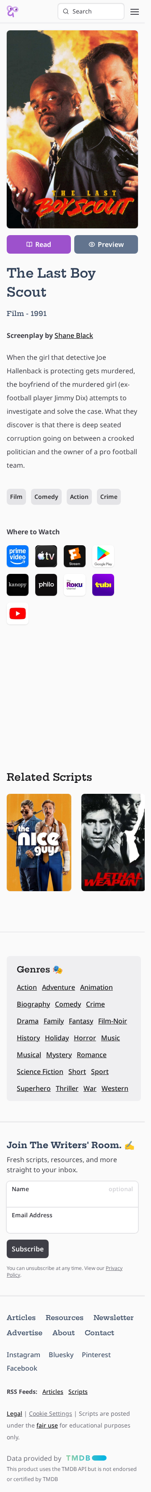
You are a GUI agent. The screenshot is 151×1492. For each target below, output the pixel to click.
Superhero (34, 1088)
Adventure (58, 987)
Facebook (22, 1368)
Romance (92, 1054)
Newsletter (114, 1317)
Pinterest (96, 1354)
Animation (96, 987)
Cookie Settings (50, 1413)
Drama (28, 1021)
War (89, 1088)
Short (77, 1071)
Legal (14, 1413)
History (28, 1037)
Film (16, 497)
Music (110, 1037)
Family (54, 1021)
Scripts (78, 1392)
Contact (99, 1333)
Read (43, 244)
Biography (33, 1004)
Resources (64, 1317)
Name (72, 1189)
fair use (47, 1425)
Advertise (24, 1333)
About (63, 1333)
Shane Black (74, 335)
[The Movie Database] (85, 1458)
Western (115, 1088)
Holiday (57, 1037)
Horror (85, 1037)
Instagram (23, 1354)
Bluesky (61, 1354)
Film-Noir (112, 1021)
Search (82, 11)
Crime (108, 497)
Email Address (32, 1215)
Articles (21, 1317)
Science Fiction (40, 1071)
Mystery (59, 1054)
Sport (100, 1071)
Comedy (46, 497)
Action (79, 497)
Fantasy (81, 1021)
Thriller (67, 1088)
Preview (111, 244)
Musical (29, 1054)
